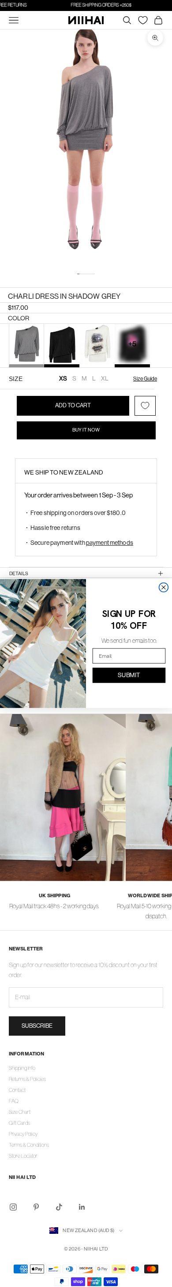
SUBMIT (129, 674)
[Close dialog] (163, 587)
